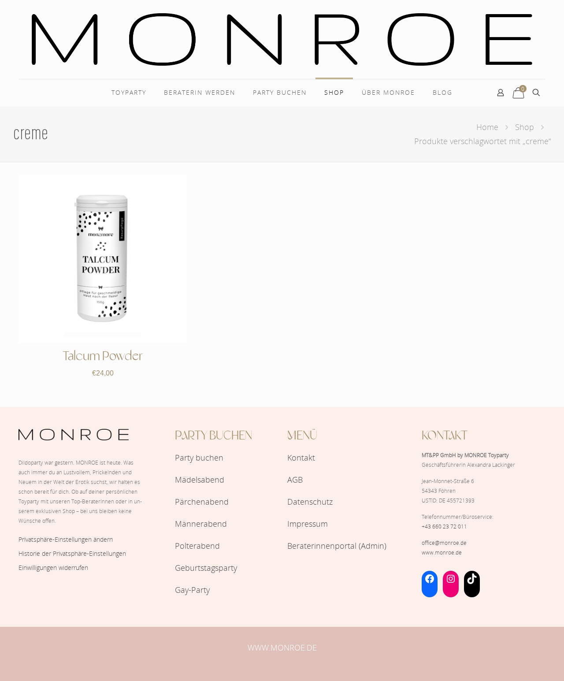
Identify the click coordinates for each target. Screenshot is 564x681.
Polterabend (197, 545)
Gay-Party (192, 589)
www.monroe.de (442, 552)
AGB (295, 479)
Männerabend (201, 523)
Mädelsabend (199, 479)
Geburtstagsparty (206, 567)
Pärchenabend (202, 501)
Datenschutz (310, 501)
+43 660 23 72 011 (444, 526)
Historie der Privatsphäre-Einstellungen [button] (72, 553)
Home (487, 127)
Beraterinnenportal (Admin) (336, 545)
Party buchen (199, 457)
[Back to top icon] (521, 663)
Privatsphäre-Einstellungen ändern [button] (66, 539)
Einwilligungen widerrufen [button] (53, 567)
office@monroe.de (444, 543)
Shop (524, 127)
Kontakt (301, 457)
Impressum (307, 523)
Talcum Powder (102, 357)
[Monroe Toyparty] (282, 39)
